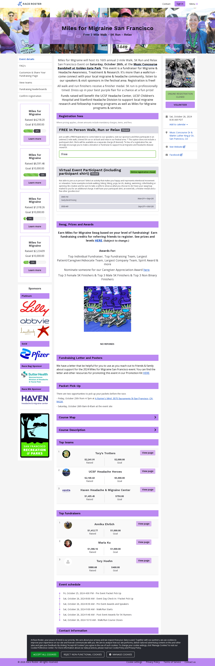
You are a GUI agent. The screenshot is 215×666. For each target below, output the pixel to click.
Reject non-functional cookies (83, 654)
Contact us (190, 661)
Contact (166, 3)
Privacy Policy (153, 661)
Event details (26, 59)
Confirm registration (30, 95)
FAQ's (22, 65)
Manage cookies (122, 654)
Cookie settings (134, 661)
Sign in (180, 3)
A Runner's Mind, (104, 398)
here (146, 270)
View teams (25, 82)
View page (147, 452)
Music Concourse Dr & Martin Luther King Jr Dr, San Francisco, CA (182, 135)
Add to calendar (178, 124)
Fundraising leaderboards (33, 89)
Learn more (34, 138)
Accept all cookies (44, 654)
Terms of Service (172, 661)
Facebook (175, 154)
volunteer (180, 104)
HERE (146, 373)
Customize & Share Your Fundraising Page (32, 74)
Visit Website (176, 146)
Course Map (67, 417)
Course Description (72, 430)
